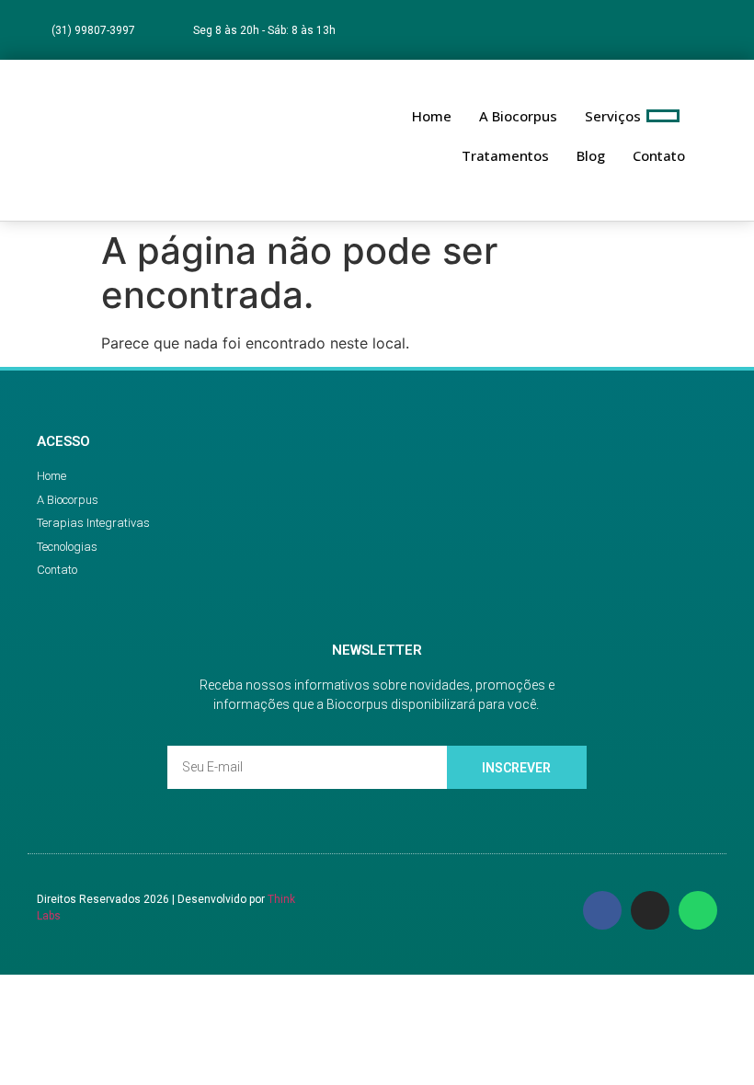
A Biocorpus (518, 116)
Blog (591, 155)
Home (431, 116)
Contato (659, 155)
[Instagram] (682, 30)
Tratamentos (505, 155)
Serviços (613, 116)
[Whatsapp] (718, 30)
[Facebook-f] (645, 30)
